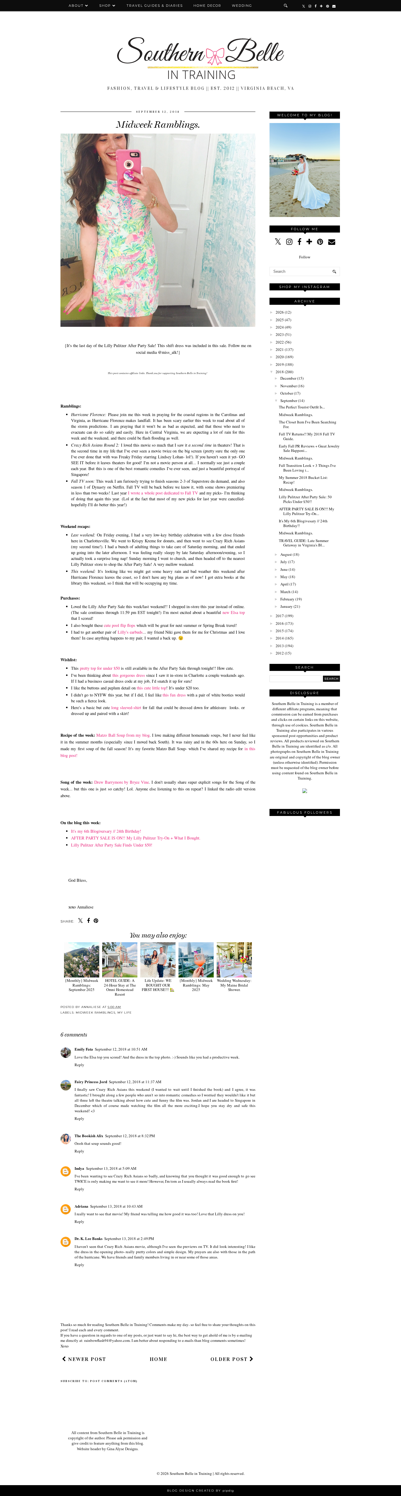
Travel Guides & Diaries (155, 6)
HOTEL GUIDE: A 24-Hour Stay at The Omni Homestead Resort (120, 987)
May (284, 576)
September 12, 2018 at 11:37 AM (135, 1081)
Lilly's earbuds (130, 632)
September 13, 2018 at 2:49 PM (129, 1238)
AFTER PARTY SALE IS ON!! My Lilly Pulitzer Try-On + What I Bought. (136, 838)
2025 (280, 319)
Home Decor (207, 6)
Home (158, 1359)
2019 (280, 364)
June (284, 569)
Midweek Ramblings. (296, 414)
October (286, 393)
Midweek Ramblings (95, 1012)
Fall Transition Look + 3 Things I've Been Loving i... (307, 468)
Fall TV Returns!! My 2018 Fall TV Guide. (307, 436)
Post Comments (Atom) (114, 1381)
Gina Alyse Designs (122, 1449)
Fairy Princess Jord (91, 1081)
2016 (280, 623)
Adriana (81, 1206)
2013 (280, 645)
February (287, 599)
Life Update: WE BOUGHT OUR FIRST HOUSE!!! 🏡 (158, 985)
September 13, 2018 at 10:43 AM (116, 1206)
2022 (280, 342)
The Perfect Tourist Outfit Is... (302, 407)
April (284, 584)
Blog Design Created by (200, 1490)
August (286, 554)
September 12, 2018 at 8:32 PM (130, 1135)
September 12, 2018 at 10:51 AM (121, 1049)
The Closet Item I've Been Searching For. (307, 424)
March (285, 591)
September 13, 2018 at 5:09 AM (111, 1168)
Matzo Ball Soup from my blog (123, 735)
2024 (280, 327)
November (288, 385)
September (288, 400)
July (283, 561)
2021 (280, 349)
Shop (105, 6)
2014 (280, 638)
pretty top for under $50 (100, 668)
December (288, 378)
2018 (280, 371)
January (286, 606)
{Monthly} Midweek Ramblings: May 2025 (196, 985)
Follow (304, 257)
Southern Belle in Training (191, 1473)
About (77, 6)
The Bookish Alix (89, 1135)
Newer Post (86, 1359)
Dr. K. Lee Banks (88, 1238)
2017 (280, 615)
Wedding (242, 6)
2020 (280, 356)
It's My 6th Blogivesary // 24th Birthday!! (303, 523)
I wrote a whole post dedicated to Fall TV (163, 493)
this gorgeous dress (128, 675)
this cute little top (151, 688)
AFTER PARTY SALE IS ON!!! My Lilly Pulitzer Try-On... (306, 511)
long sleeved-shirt (126, 707)
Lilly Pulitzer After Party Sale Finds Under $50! (111, 845)
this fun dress (174, 695)
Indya (79, 1168)
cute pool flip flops (119, 625)
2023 (280, 334)
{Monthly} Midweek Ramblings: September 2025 (81, 985)
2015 (280, 630)
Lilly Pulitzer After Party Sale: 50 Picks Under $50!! (305, 499)
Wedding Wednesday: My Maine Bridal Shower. (234, 985)
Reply (79, 1064)
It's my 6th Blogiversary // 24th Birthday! (106, 831)
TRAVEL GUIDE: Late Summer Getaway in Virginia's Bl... (303, 543)
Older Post (230, 1359)
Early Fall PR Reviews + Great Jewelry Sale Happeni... (309, 448)
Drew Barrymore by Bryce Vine (121, 782)
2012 (280, 653)
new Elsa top (234, 612)
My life (124, 1012)
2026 (280, 312)
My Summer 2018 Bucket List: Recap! (303, 480)
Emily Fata (84, 1049)
